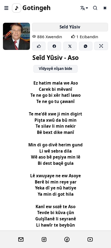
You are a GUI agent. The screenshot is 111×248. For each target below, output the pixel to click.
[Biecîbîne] (39, 46)
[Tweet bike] (70, 46)
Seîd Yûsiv (70, 27)
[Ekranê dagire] (101, 46)
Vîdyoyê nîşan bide (55, 68)
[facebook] (67, 239)
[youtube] (90, 239)
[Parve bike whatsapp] (85, 46)
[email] (20, 239)
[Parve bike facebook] (54, 46)
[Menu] (6, 8)
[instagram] (44, 239)
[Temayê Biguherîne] (105, 8)
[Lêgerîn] (84, 8)
